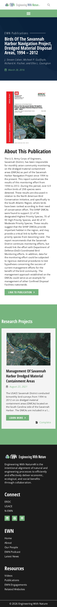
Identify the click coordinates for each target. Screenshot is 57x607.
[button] (48, 4)
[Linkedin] (7, 518)
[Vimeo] (14, 518)
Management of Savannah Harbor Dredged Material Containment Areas (26, 375)
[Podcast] (22, 518)
